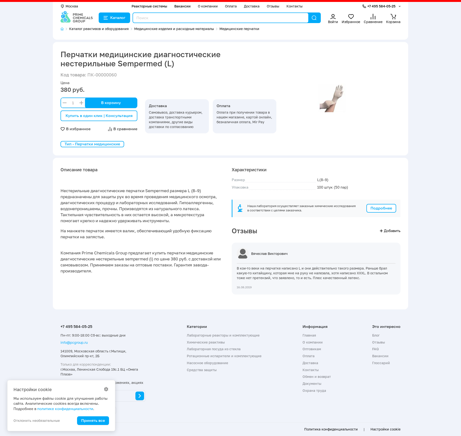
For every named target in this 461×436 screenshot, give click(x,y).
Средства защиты (202, 370)
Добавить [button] (392, 230)
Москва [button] (72, 6)
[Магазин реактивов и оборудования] (65, 29)
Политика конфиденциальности (331, 429)
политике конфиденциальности (65, 408)
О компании (208, 6)
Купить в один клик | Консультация (99, 115)
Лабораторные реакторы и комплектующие (223, 335)
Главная (309, 335)
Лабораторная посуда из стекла (214, 349)
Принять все (93, 420)
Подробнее (381, 208)
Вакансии (182, 6)
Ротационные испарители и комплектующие (224, 356)
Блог (376, 335)
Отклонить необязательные (36, 420)
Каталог (117, 17)
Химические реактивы (206, 342)
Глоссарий (381, 363)
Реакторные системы (149, 6)
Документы (312, 383)
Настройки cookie (385, 429)
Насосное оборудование (207, 363)
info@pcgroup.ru (74, 342)
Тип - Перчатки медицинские (92, 143)
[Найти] (314, 17)
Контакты (294, 6)
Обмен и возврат (317, 377)
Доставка (252, 6)
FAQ (375, 349)
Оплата (231, 6)
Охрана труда (314, 390)
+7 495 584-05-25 (381, 6)
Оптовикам (312, 349)
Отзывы (273, 6)
